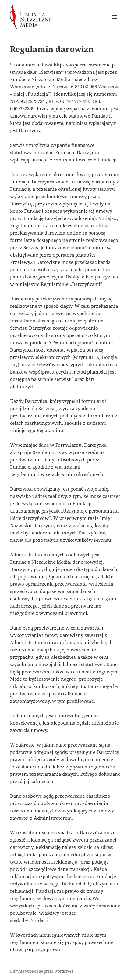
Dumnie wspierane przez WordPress (41, 971)
